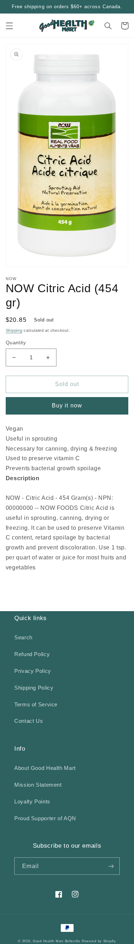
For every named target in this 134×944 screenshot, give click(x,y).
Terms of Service (36, 704)
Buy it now (67, 405)
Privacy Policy (32, 671)
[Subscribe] (111, 866)
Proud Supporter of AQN (45, 818)
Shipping (14, 330)
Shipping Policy (33, 688)
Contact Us (28, 721)
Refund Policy (32, 654)
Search (23, 637)
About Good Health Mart (45, 768)
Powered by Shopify (99, 941)
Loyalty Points (32, 802)
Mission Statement (38, 785)
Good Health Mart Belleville (56, 941)
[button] (9, 25)
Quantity (16, 342)
